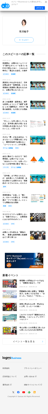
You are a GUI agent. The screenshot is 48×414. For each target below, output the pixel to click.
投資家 (13, 74)
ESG (17, 148)
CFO (12, 224)
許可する (39, 8)
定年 (4, 186)
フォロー (24, 40)
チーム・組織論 (8, 148)
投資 (4, 206)
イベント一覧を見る (24, 341)
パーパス (6, 167)
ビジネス (6, 74)
